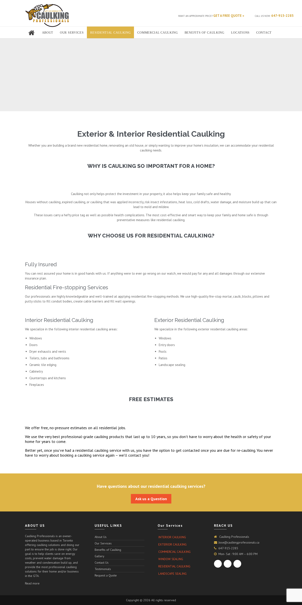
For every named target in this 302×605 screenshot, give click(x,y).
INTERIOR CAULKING (172, 537)
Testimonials (103, 569)
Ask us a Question (151, 498)
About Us (101, 537)
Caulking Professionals (233, 537)
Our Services (103, 543)
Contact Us (102, 563)
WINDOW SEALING (170, 559)
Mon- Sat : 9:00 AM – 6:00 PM (238, 554)
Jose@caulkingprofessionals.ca (238, 542)
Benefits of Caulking (108, 550)
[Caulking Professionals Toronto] (47, 15)
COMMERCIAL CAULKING (174, 552)
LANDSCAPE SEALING (172, 574)
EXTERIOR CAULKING (172, 544)
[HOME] (31, 32)
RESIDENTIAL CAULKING (174, 566)
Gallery (99, 556)
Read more (32, 583)
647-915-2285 (228, 548)
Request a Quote (106, 575)
